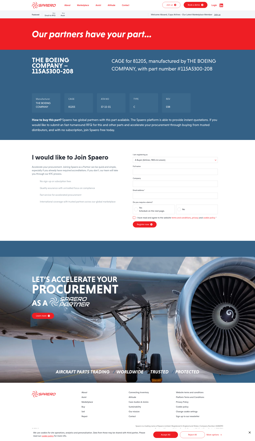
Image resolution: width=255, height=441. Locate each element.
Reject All (192, 435)
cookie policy (209, 218)
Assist (63, 14)
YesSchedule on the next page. (152, 209)
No (183, 209)
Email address (139, 190)
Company (137, 178)
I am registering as (140, 155)
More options (213, 435)
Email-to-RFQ (50, 14)
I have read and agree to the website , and (177, 218)
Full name (137, 166)
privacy (195, 218)
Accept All (165, 435)
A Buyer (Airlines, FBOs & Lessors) (150, 160)
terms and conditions (181, 218)
